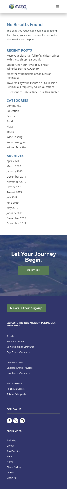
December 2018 (16, 218)
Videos (10, 472)
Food (10, 121)
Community (14, 105)
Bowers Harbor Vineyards (20, 346)
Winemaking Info (17, 142)
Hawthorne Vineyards (18, 373)
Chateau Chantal (15, 362)
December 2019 (16, 176)
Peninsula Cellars (16, 388)
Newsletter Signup (26, 308)
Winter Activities (17, 147)
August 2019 (14, 192)
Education (13, 111)
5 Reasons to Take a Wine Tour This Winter (33, 92)
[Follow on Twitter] (15, 420)
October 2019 (15, 187)
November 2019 (16, 182)
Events (11, 116)
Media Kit (11, 477)
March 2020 (14, 166)
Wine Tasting (14, 137)
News (10, 126)
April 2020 (13, 161)
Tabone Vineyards (16, 394)
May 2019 (12, 208)
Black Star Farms (15, 341)
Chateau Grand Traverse (20, 367)
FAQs (9, 456)
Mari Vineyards (14, 383)
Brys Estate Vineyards (18, 352)
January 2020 (14, 171)
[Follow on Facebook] (9, 420)
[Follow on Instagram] (22, 420)
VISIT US (33, 270)
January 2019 (14, 213)
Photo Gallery (14, 467)
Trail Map (11, 440)
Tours (10, 132)
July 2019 (12, 197)
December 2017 (16, 223)
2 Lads (10, 336)
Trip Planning (13, 451)
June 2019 (13, 202)
